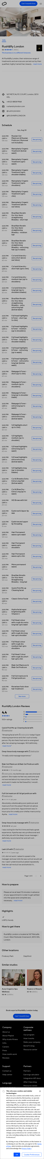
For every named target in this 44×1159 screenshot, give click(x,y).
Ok (17, 1154)
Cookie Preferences (32, 1154)
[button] (40, 1091)
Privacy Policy (26, 1148)
